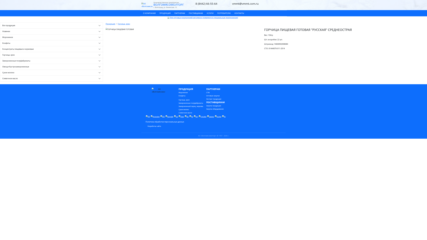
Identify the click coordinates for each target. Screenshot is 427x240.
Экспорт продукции (213, 99)
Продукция (165, 13)
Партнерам (179, 13)
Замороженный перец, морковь (191, 106)
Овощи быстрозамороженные (15, 66)
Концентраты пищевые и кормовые (18, 49)
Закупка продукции (213, 106)
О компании (149, 13)
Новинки (6, 31)
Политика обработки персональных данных (165, 122)
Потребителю (224, 13)
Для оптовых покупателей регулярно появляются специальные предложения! (204, 17)
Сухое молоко (8, 72)
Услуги (210, 13)
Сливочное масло (10, 78)
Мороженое (7, 37)
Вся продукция (8, 25)
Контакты (239, 13)
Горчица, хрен (8, 55)
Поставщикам (196, 13)
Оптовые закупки (213, 96)
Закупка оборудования (215, 109)
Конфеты (6, 43)
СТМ (208, 92)
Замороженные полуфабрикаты (16, 61)
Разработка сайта (154, 126)
